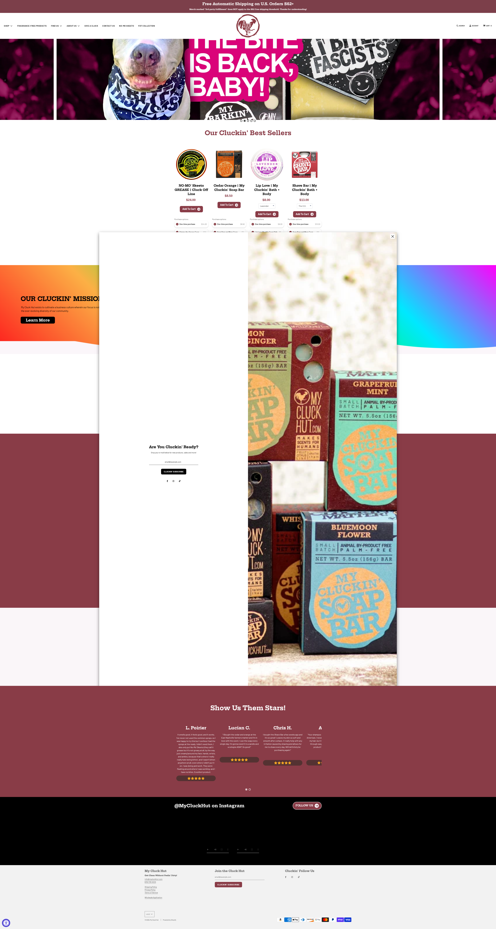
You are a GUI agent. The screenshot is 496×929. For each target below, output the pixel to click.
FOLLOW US (304, 805)
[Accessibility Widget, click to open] (6, 923)
